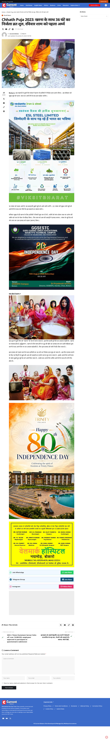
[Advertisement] (41, 603)
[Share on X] (3, 29)
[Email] (6, 29)
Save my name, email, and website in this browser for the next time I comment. (28, 683)
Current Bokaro (14, 33)
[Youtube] (3, 718)
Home (3, 12)
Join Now (68, 572)
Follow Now (67, 586)
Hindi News (7, 15)
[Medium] (6, 718)
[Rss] (10, 718)
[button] (103, 1)
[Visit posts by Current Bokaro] (4, 34)
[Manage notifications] (106, 737)
